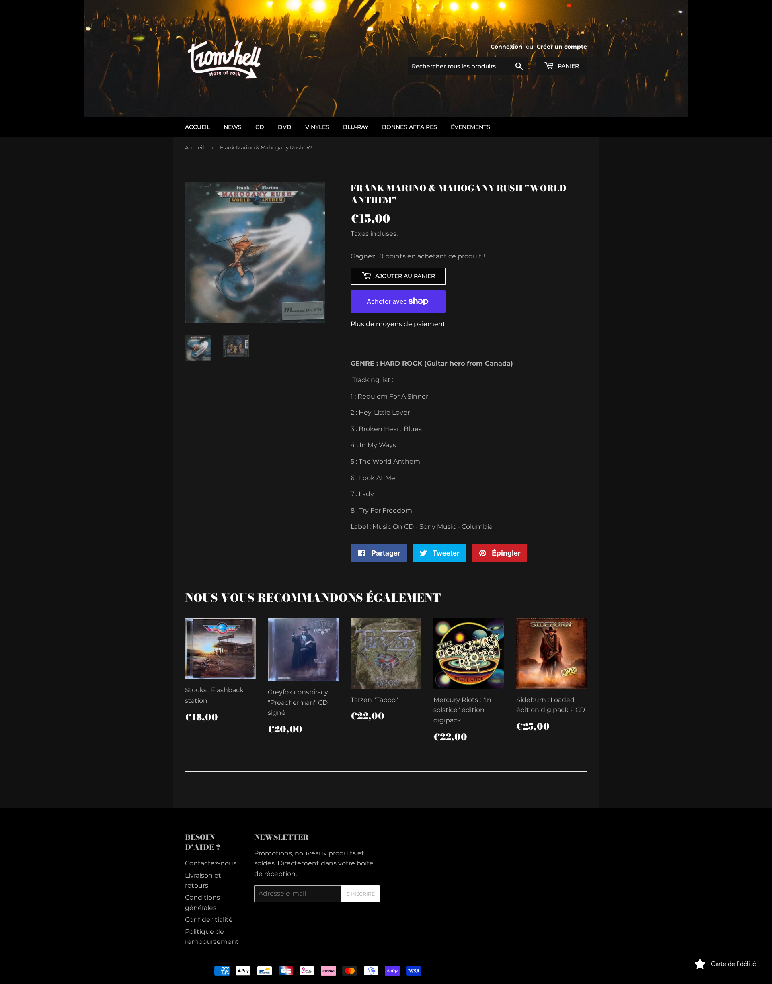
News (233, 127)
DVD (285, 127)
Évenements (470, 127)
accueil (197, 127)
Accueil (194, 147)
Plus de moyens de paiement (398, 324)
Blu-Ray (355, 127)
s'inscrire (361, 894)
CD (259, 127)
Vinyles (317, 127)
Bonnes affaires (409, 127)
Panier (567, 66)
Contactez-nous (210, 863)
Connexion (506, 46)
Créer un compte (562, 46)
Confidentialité (209, 919)
